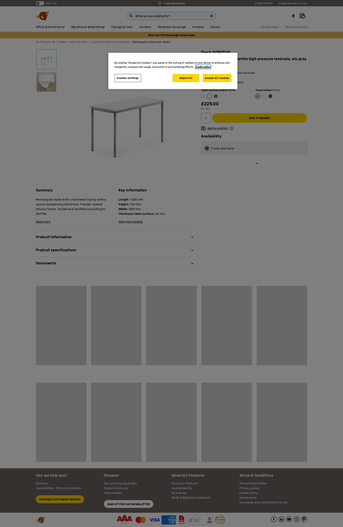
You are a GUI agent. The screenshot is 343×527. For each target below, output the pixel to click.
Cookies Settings (128, 78)
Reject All (186, 78)
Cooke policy (203, 67)
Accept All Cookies (217, 78)
